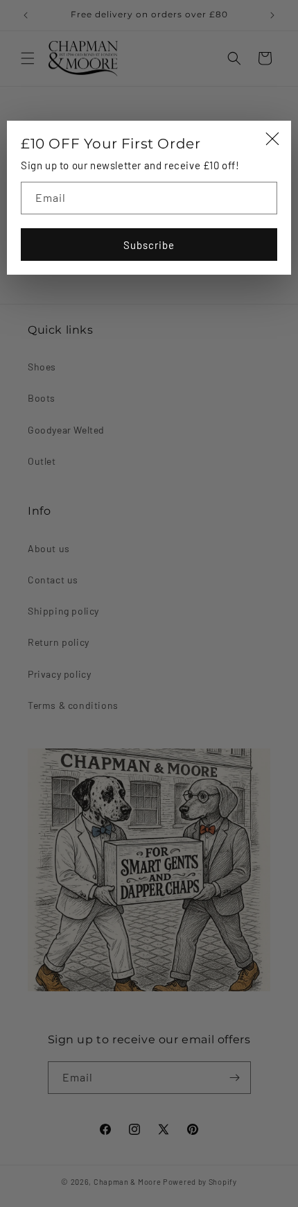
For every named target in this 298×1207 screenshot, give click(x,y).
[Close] (272, 140)
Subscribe (149, 245)
